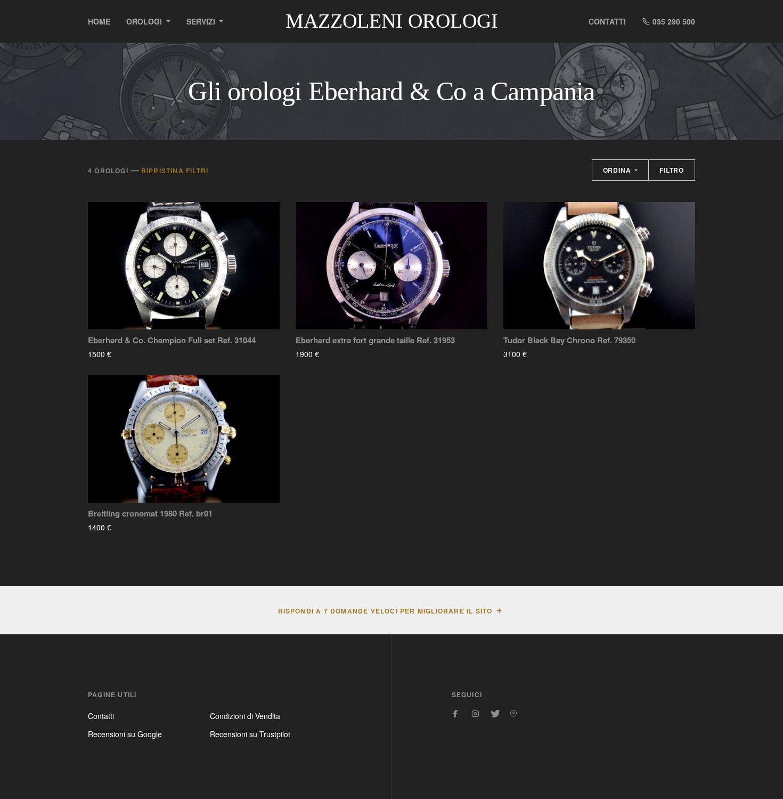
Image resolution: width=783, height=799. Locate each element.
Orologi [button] (145, 21)
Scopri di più (143, 354)
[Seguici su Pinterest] (513, 713)
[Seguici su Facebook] (456, 713)
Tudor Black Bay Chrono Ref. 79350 (569, 340)
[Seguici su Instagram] (475, 713)
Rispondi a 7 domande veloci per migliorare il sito (385, 611)
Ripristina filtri (174, 170)
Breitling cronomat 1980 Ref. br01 (150, 513)
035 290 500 (672, 21)
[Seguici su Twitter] (494, 713)
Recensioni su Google (125, 734)
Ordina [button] (618, 170)
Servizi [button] (201, 21)
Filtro (671, 170)
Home (99, 21)
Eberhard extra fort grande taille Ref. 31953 (375, 340)
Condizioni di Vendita (245, 716)
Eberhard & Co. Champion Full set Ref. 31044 (172, 340)
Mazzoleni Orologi (392, 21)
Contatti (607, 21)
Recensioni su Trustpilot (250, 734)
